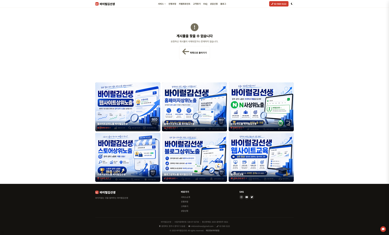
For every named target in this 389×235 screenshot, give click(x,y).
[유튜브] (247, 197)
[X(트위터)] (252, 197)
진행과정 (172, 3)
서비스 (161, 3)
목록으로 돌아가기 (198, 52)
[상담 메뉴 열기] (383, 229)
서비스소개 (185, 197)
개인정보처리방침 (212, 230)
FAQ (205, 3)
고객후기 (197, 3)
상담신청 (214, 3)
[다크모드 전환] (292, 4)
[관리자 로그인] (2, 232)
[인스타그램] (241, 197)
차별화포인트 (184, 3)
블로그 (223, 3)
